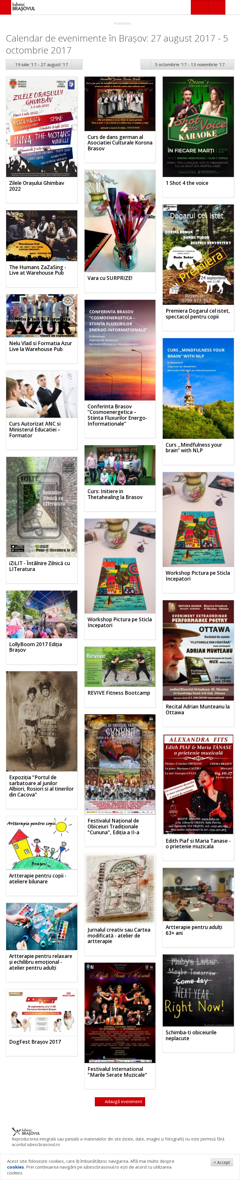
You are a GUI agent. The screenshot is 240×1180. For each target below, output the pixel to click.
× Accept (222, 1162)
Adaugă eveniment (123, 1101)
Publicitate (122, 23)
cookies (15, 1167)
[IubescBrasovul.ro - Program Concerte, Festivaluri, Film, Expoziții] (5, 7)
